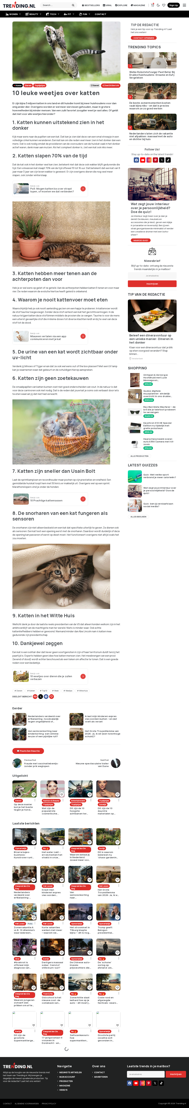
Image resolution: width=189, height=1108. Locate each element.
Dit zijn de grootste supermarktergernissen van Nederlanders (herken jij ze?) (24, 1038)
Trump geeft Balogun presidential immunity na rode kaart (108, 930)
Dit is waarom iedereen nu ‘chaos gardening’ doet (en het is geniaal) (108, 855)
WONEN (13, 14)
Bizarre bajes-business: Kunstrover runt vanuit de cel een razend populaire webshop (24, 855)
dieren (19, 690)
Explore (122, 5)
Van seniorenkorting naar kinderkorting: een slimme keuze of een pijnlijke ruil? (43, 734)
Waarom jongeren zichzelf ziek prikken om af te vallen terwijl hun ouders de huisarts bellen (24, 1003)
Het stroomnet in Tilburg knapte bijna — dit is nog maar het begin (80, 930)
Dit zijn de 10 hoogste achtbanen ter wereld (78, 811)
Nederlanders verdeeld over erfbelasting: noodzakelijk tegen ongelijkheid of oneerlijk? (44, 719)
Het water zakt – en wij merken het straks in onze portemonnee (52, 855)
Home (18, 85)
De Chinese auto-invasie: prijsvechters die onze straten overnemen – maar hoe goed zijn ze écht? (80, 965)
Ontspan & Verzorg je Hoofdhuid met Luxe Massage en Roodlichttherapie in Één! (158, 378)
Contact (100, 14)
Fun (85, 14)
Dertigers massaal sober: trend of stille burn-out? (52, 965)
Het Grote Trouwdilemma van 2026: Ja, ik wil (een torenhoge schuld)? (102, 734)
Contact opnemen (143, 38)
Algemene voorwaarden (27, 1103)
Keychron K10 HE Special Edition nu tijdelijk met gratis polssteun (157, 426)
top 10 (44, 690)
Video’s (63, 1089)
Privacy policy (49, 1103)
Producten (66, 1081)
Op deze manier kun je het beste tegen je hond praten (23, 807)
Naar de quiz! (140, 240)
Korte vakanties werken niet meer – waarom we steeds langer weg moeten (52, 930)
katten (32, 690)
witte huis (83, 690)
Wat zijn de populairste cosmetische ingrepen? (49, 811)
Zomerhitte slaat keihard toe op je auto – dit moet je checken (80, 1000)
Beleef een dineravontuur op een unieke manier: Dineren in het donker (151, 339)
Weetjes (69, 690)
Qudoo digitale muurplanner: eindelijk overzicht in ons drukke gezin (157, 394)
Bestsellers (92, 5)
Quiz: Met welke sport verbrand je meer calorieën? (159, 476)
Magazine (139, 5)
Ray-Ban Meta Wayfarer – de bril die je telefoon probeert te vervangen (159, 410)
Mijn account (67, 1076)
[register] (173, 5)
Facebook (46, 696)
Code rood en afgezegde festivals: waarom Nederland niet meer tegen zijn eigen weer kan (108, 1000)
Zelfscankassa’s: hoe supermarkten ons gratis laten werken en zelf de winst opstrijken (80, 1038)
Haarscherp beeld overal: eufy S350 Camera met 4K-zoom (158, 442)
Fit (69, 14)
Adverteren (101, 1076)
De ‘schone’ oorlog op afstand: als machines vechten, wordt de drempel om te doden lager (108, 965)
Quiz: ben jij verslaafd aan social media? (158, 505)
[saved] (163, 5)
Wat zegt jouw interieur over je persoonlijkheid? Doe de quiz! (159, 491)
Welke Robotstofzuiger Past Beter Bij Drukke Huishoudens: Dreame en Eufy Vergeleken (152, 75)
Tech (53, 14)
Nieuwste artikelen (70, 1072)
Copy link (35, 696)
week (56, 690)
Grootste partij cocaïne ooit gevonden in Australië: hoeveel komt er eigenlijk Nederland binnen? (107, 1038)
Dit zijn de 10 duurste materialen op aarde (106, 811)
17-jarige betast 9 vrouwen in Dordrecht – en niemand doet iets (52, 1040)
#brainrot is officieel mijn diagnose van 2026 (22, 965)
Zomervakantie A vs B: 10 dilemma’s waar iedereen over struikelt (24, 930)
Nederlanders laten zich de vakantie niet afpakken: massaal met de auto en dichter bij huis (151, 136)
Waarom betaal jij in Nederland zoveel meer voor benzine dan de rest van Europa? (80, 857)
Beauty (33, 14)
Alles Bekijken (138, 516)
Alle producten (139, 456)
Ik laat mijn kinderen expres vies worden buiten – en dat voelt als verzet (101, 719)
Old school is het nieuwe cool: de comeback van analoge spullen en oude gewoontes (51, 1000)
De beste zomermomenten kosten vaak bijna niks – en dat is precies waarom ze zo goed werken (149, 106)
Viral (109, 5)
